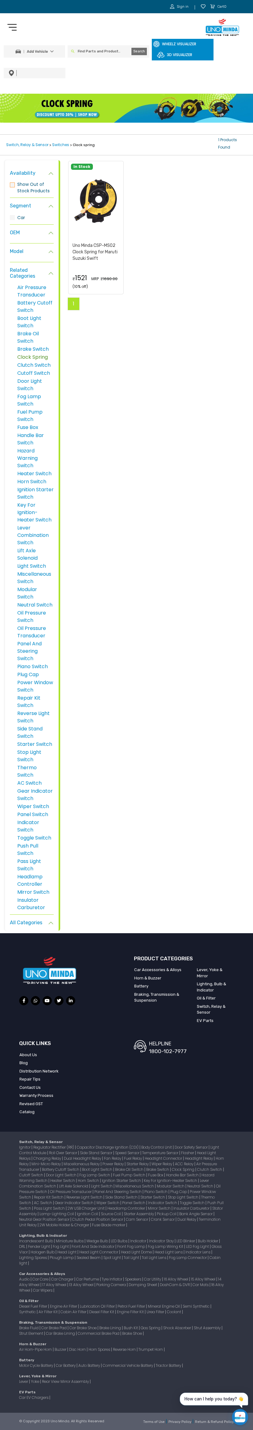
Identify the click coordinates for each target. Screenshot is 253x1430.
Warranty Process (36, 1095)
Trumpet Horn (151, 1349)
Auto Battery (89, 1365)
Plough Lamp (62, 1257)
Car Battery (66, 1365)
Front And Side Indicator (93, 1246)
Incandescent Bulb (36, 1241)
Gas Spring (151, 1327)
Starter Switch (34, 744)
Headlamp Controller (30, 880)
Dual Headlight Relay (83, 1158)
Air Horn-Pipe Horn (36, 1349)
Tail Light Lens (154, 1257)
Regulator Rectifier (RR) (54, 1147)
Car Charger (62, 1279)
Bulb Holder (208, 1241)
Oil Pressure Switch (31, 616)
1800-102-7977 (168, 1051)
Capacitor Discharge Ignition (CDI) (108, 1147)
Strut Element (31, 1333)
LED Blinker (186, 1241)
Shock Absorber (177, 1327)
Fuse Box (27, 427)
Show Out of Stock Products (33, 187)
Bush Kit (131, 1327)
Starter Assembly (139, 1213)
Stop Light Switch (29, 756)
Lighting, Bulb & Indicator (211, 987)
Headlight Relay (199, 1158)
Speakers (133, 1279)
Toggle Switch (34, 837)
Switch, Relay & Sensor (27, 144)
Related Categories (22, 273)
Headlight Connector (164, 1158)
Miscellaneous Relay (82, 1163)
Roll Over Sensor (63, 1152)
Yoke (35, 1381)
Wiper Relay (162, 1163)
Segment (20, 206)
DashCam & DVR (175, 1284)
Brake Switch (33, 349)
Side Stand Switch (30, 732)
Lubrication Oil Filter (98, 1306)
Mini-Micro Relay (46, 1163)
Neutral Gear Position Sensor (44, 1219)
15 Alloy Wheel (203, 1279)
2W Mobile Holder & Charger (64, 1225)
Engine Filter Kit (131, 1311)
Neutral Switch (34, 604)
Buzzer (61, 1349)
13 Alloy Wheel (81, 1284)
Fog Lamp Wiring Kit (166, 1246)
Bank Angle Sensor (196, 1213)
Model (16, 251)
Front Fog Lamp (131, 1246)
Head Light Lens (169, 1252)
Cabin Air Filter (73, 1311)
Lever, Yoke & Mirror (209, 972)
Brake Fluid (29, 1327)
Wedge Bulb (97, 1241)
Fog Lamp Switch (29, 400)
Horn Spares (100, 1349)
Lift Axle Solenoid (27, 554)
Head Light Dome (137, 1252)
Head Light (67, 1252)
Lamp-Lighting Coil (57, 1213)
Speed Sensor (127, 1152)
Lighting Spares (33, 1257)
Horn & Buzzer (147, 978)
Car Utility (153, 1279)
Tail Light (132, 1257)
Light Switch (31, 566)
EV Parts (205, 1020)
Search (139, 51)
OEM (15, 232)
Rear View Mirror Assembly (66, 1381)
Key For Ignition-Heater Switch (34, 512)
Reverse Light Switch (84, 1197)
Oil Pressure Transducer (31, 632)
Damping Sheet (143, 1284)
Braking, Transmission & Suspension (156, 997)
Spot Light (112, 1257)
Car (21, 217)
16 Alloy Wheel (176, 1279)
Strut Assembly (208, 1327)
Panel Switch (32, 814)
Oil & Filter (206, 998)
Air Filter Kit (49, 1311)
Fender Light (39, 1246)
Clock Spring (32, 357)
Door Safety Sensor (192, 1147)
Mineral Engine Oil (164, 1306)
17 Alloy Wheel (54, 1284)
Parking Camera (111, 1284)
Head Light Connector (99, 1252)
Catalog (27, 1111)
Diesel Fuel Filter (33, 1306)
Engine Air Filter (64, 1306)
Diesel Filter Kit (102, 1311)
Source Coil (111, 1213)
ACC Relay (184, 1163)
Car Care (40, 1279)
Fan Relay (113, 1158)
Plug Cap (28, 674)
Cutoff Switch (33, 373)
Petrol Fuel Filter (132, 1306)
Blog (23, 1062)
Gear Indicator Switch (74, 1202)
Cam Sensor (137, 1219)
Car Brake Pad (54, 1327)
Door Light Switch (29, 385)
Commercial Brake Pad (99, 1333)
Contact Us (30, 1087)
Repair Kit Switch (28, 701)
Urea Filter (156, 1311)
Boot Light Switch (29, 322)
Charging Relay (47, 1158)
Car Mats (201, 1284)
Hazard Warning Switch (27, 458)
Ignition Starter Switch (122, 1180)
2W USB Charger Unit (87, 1208)
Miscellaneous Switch (135, 1186)
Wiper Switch (33, 806)
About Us (28, 1054)
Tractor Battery (169, 1365)
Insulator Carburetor (31, 904)
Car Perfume (88, 1279)
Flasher (188, 1152)
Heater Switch (34, 473)
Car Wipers (43, 1290)
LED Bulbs (119, 1241)
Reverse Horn (125, 1349)
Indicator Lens (198, 1252)
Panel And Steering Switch (29, 651)
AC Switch (29, 782)
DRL (22, 1246)
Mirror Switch (33, 892)
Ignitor (25, 1147)
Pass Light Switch (29, 865)
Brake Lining (110, 1327)
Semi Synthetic (196, 1306)
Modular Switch (27, 593)
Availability (22, 173)
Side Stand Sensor (96, 1152)
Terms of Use (154, 1422)
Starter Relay (138, 1163)
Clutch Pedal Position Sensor (98, 1219)
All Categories (26, 922)
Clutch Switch (34, 365)
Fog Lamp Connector (188, 1257)
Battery (141, 986)
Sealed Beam (89, 1257)
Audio (25, 1279)
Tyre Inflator (112, 1279)
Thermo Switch (27, 771)
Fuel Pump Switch (30, 415)
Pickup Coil (167, 1213)
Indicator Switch (28, 826)
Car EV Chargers (34, 1397)
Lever (24, 1381)
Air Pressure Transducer (31, 291)
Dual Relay (187, 1219)
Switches (60, 144)
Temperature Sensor (160, 1152)
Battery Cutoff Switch (61, 1169)
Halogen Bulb (43, 1252)
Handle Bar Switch (30, 439)
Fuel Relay (133, 1158)
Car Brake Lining (61, 1333)
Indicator (138, 1241)
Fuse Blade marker (109, 1225)
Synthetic (28, 1311)
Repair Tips (29, 1079)
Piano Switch (32, 666)
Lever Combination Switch (33, 535)
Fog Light (61, 1246)
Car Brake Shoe (83, 1327)
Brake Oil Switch (28, 337)
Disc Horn (78, 1349)
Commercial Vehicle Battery (128, 1365)
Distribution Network (39, 1071)
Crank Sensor (163, 1219)
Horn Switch (31, 481)
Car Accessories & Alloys (157, 969)
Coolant (174, 1311)
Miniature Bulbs (70, 1241)
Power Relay (113, 1163)
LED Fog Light (198, 1246)
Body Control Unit (157, 1147)
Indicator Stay (162, 1241)
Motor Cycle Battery (36, 1365)
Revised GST (31, 1103)
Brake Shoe (132, 1333)
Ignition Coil (88, 1213)
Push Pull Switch (27, 849)
